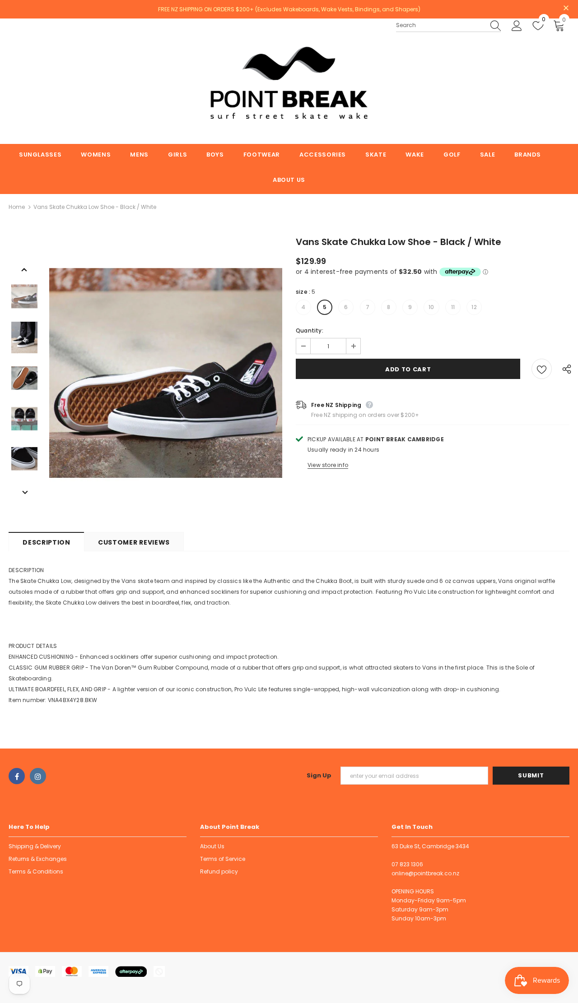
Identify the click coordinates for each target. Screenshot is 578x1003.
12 (473, 307)
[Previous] (24, 269)
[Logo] (289, 81)
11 (453, 307)
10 (431, 307)
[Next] (24, 492)
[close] (566, 8)
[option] (165, 378)
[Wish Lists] (541, 369)
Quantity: (309, 330)
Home (17, 207)
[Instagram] (38, 776)
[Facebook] (17, 776)
